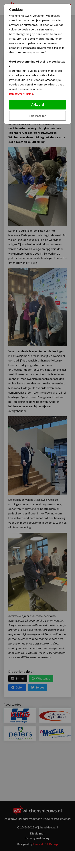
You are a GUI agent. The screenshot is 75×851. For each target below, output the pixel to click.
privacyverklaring (21, 94)
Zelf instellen (37, 116)
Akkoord (37, 104)
